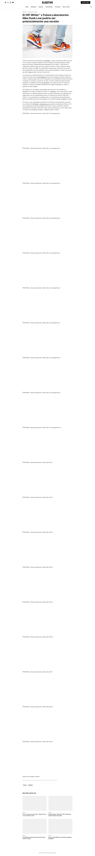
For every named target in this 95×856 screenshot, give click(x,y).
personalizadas (41, 77)
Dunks (30, 72)
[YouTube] (13, 2)
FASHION (41, 6)
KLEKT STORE (85, 2)
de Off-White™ (46, 82)
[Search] (91, 7)
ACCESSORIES (49, 6)
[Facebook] (5, 2)
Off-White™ (47, 60)
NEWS (26, 6)
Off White (30, 785)
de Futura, (53, 91)
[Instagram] (10, 2)
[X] (8, 2)
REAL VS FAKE (66, 6)
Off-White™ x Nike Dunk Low (41, 104)
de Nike (63, 99)
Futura (24, 785)
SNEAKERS (33, 6)
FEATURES (57, 6)
